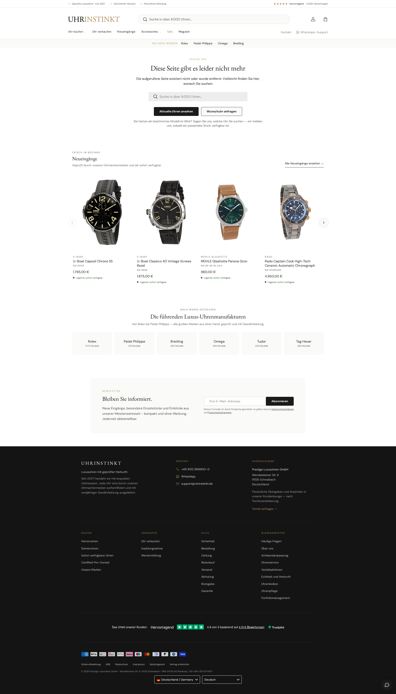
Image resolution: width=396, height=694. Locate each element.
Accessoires (149, 31)
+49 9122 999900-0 (195, 469)
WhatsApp (188, 476)
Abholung (207, 577)
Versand (206, 569)
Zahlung (206, 555)
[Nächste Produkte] (323, 222)
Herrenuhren (89, 541)
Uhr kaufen (75, 31)
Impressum (139, 664)
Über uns (267, 548)
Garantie (207, 591)
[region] (198, 230)
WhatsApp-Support (314, 32)
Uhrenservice (270, 562)
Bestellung (208, 548)
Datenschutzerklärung (282, 409)
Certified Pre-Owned (95, 562)
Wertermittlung (151, 555)
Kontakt (286, 32)
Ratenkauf (208, 562)
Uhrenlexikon (269, 584)
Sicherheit (207, 541)
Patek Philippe (203, 43)
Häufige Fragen (271, 541)
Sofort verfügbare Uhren (97, 555)
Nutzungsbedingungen (219, 412)
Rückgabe (207, 584)
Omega (223, 43)
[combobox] (214, 19)
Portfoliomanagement (275, 598)
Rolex (184, 43)
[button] (325, 19)
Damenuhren (89, 548)
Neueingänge (126, 31)
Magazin (184, 31)
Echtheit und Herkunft (276, 577)
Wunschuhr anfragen (222, 111)
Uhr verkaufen (102, 31)
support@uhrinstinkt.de (197, 483)
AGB (108, 664)
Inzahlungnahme (152, 548)
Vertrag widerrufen (179, 664)
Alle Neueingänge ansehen (304, 163)
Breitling (238, 43)
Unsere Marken (91, 569)
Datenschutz (121, 664)
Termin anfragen (263, 509)
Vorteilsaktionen (271, 569)
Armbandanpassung (274, 555)
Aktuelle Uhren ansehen (176, 111)
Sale (170, 31)
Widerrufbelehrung (91, 664)
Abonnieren (279, 401)
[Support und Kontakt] (387, 685)
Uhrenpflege (269, 591)
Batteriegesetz (157, 664)
